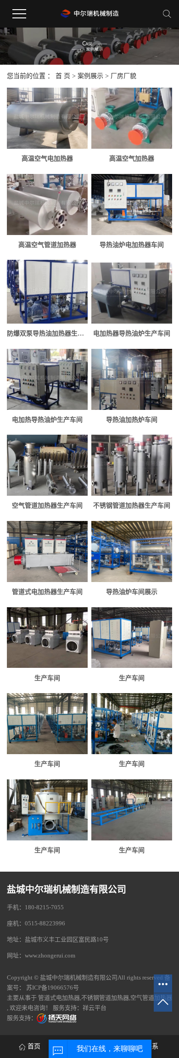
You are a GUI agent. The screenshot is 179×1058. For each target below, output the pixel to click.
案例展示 (90, 76)
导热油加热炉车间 (131, 419)
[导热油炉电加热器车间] (131, 204)
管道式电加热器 (59, 997)
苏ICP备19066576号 (52, 987)
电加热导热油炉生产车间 (47, 419)
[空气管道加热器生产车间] (47, 465)
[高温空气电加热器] (47, 118)
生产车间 (47, 678)
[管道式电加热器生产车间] (47, 551)
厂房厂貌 (123, 76)
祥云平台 (94, 1007)
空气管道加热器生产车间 (47, 505)
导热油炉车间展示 (131, 591)
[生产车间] (47, 637)
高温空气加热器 (131, 158)
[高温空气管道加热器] (47, 204)
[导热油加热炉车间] (131, 379)
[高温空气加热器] (131, 118)
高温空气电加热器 (47, 158)
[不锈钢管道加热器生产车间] (131, 465)
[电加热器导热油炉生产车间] (131, 293)
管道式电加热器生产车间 (47, 591)
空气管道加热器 (151, 997)
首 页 (63, 76)
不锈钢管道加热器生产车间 (131, 505)
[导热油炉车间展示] (131, 551)
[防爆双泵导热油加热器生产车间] (47, 292)
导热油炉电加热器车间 (132, 244)
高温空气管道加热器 (47, 244)
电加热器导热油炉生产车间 (131, 333)
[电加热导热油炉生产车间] (47, 379)
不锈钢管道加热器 (105, 997)
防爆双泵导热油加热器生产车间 (47, 333)
